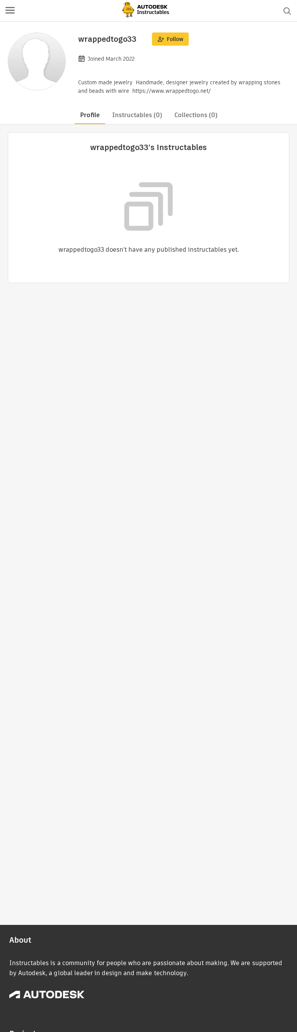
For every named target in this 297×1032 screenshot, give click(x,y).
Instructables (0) (137, 115)
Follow (175, 39)
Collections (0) (195, 115)
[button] (10, 11)
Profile (90, 115)
